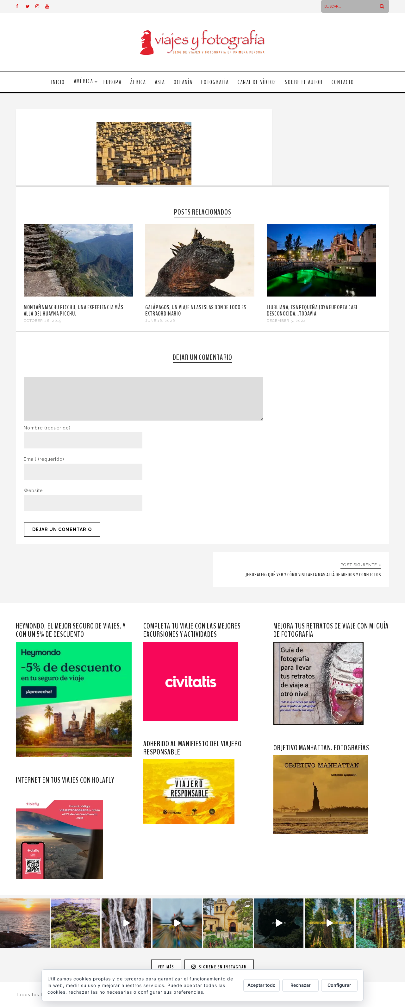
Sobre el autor (304, 82)
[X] (30, 6)
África (138, 82)
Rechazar (300, 985)
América (83, 81)
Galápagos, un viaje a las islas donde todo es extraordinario (195, 310)
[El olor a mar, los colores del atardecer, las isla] (76, 923)
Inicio (58, 82)
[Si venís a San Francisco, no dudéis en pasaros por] (177, 923)
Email (44, 459)
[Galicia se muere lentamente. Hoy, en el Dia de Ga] (126, 923)
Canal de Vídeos (257, 82)
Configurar (339, 985)
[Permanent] (78, 294)
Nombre (47, 427)
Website (33, 490)
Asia (160, 82)
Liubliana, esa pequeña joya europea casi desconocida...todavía (312, 310)
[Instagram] (40, 6)
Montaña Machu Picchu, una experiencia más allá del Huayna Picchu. (73, 310)
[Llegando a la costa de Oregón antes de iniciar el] (279, 923)
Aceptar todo (261, 985)
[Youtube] (50, 6)
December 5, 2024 (286, 320)
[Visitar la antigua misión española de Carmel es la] (228, 923)
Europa (112, 82)
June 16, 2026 (160, 320)
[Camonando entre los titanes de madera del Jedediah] (329, 923)
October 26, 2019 (42, 320)
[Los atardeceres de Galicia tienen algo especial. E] (25, 923)
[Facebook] (20, 6)
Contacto (343, 82)
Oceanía (183, 82)
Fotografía (215, 82)
